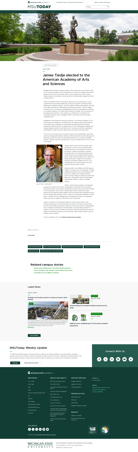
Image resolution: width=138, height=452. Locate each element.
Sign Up (96, 2)
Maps (29, 387)
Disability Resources (76, 381)
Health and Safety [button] (58, 378)
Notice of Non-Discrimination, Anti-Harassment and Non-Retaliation (57, 415)
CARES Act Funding (76, 415)
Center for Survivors (55, 403)
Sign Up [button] (15, 363)
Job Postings (74, 402)
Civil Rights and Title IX (56, 397)
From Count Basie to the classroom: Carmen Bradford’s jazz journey (53, 270)
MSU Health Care (54, 394)
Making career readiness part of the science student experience (52, 268)
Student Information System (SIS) (36, 392)
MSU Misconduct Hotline (34, 404)
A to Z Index (31, 381)
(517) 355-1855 (62, 445)
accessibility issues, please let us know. (46, 434)
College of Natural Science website (71, 217)
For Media (59, 2)
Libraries (30, 398)
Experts (65, 2)
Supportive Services (76, 384)
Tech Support (31, 401)
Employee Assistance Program (78, 405)
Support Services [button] (78, 378)
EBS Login (73, 399)
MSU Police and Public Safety (57, 381)
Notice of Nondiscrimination (77, 445)
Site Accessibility (87, 443)
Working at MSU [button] (78, 393)
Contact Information (61, 443)
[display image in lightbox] (49, 163)
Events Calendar (32, 410)
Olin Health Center (55, 384)
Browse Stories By (32, 11)
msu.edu (69, 445)
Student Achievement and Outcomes (78, 419)
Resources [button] (32, 378)
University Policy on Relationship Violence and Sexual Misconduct (58, 409)
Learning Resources (76, 387)
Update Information (105, 2)
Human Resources (75, 397)
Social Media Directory (34, 407)
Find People (31, 384)
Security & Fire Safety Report (58, 405)
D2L (29, 395)
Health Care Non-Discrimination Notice (58, 419)
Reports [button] (74, 412)
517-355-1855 (96, 380)
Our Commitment (54, 400)
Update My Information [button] (31, 363)
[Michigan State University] (38, 2)
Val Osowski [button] (31, 235)
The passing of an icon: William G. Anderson (46, 272)
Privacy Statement (77, 443)
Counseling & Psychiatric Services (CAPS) (58, 388)
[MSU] (40, 374)
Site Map (69, 443)
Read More (31, 327)
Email (29, 390)
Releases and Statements (76, 2)
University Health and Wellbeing (58, 391)
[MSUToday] (55, 6)
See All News (34, 335)
